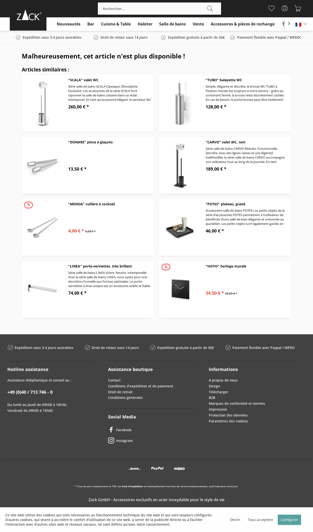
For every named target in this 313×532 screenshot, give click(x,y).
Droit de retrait (120, 392)
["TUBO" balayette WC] (180, 103)
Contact (114, 380)
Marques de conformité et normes (237, 403)
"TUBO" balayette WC (224, 80)
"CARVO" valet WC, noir (226, 142)
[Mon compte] (284, 8)
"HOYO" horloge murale (226, 266)
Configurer (289, 519)
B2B (212, 397)
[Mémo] (271, 8)
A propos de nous (223, 380)
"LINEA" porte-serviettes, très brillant (100, 266)
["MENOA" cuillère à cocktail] (42, 227)
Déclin (235, 519)
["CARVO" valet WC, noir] (180, 165)
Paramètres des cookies (228, 421)
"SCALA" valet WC (83, 80)
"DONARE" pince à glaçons (90, 142)
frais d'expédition (132, 486)
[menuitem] (159, 8)
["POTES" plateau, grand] (180, 227)
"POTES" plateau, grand (225, 204)
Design (214, 386)
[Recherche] (210, 8)
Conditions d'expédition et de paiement (140, 386)
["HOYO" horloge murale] (180, 289)
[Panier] (297, 8)
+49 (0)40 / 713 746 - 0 (30, 392)
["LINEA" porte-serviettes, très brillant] (42, 289)
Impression (218, 409)
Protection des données (228, 415)
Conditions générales (125, 397)
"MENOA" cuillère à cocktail (91, 204)
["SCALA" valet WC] (42, 103)
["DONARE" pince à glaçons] (42, 165)
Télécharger (218, 392)
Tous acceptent (260, 519)
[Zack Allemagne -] (28, 15)
